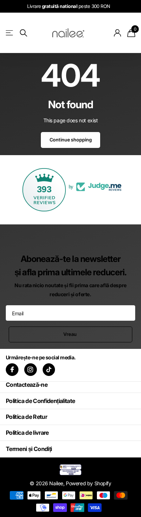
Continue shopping (71, 140)
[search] (23, 33)
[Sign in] (117, 32)
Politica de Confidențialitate (40, 400)
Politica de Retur (26, 416)
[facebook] (12, 369)
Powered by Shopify (88, 483)
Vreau (70, 334)
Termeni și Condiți (29, 448)
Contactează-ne (26, 384)
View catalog (10, 32)
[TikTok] (49, 369)
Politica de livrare (27, 432)
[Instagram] (30, 369)
